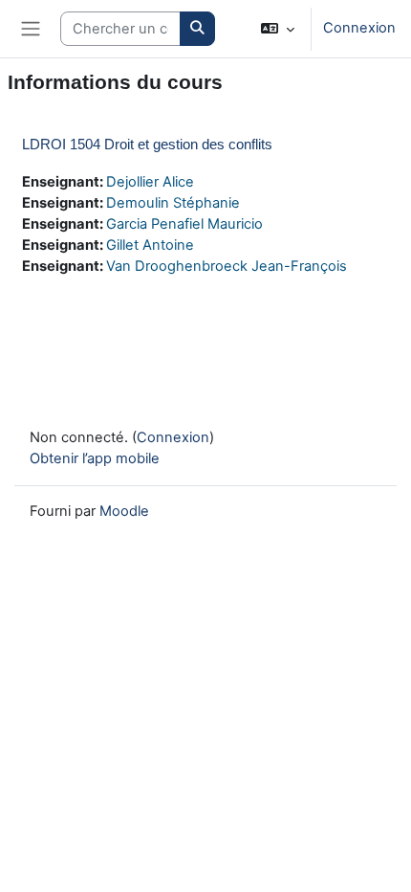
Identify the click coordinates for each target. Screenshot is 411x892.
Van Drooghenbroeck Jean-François (226, 266)
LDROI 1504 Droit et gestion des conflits (147, 144)
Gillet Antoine (150, 245)
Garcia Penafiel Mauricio (184, 224)
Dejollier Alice (150, 181)
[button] (278, 28)
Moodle (124, 511)
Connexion (359, 27)
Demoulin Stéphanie (173, 203)
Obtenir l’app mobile (95, 458)
